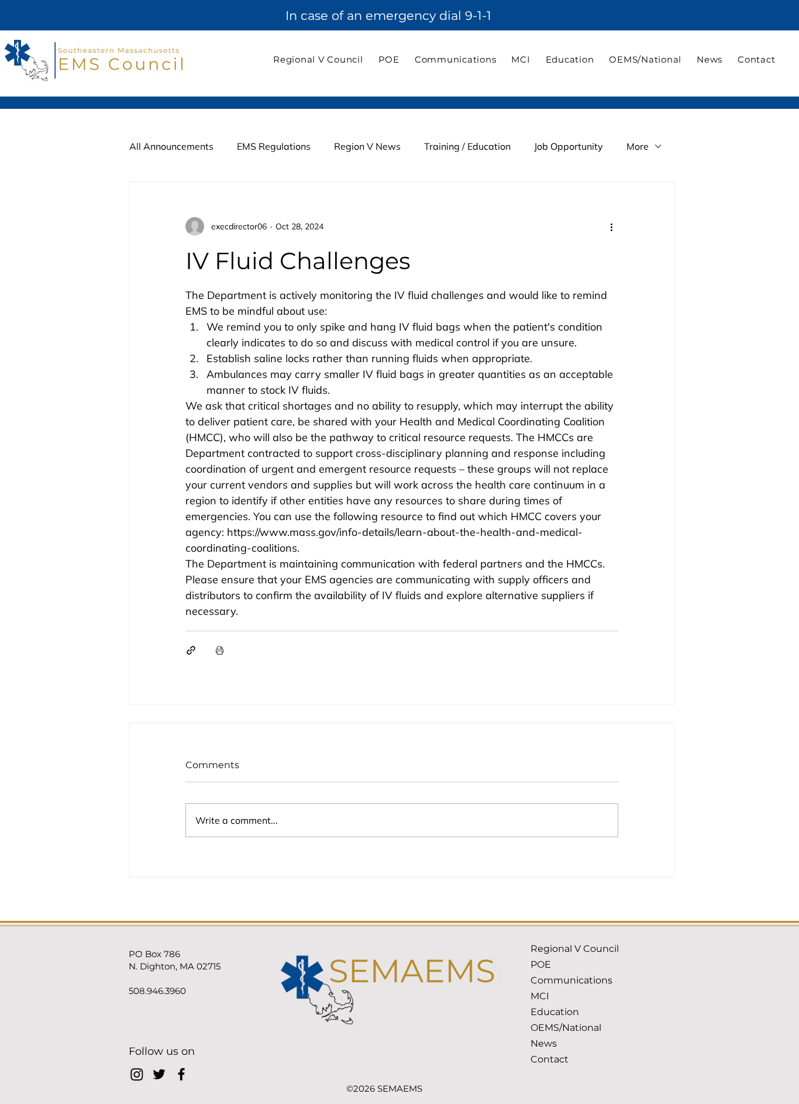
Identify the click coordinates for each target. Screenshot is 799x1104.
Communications (571, 980)
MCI (540, 996)
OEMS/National (566, 1027)
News (544, 1043)
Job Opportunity (568, 146)
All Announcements (171, 146)
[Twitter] (159, 1074)
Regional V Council (575, 948)
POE (541, 964)
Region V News (367, 146)
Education (555, 1011)
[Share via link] (191, 650)
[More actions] (611, 226)
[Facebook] (181, 1074)
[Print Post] (219, 650)
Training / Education (467, 146)
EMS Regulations (274, 146)
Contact (550, 1059)
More (637, 146)
